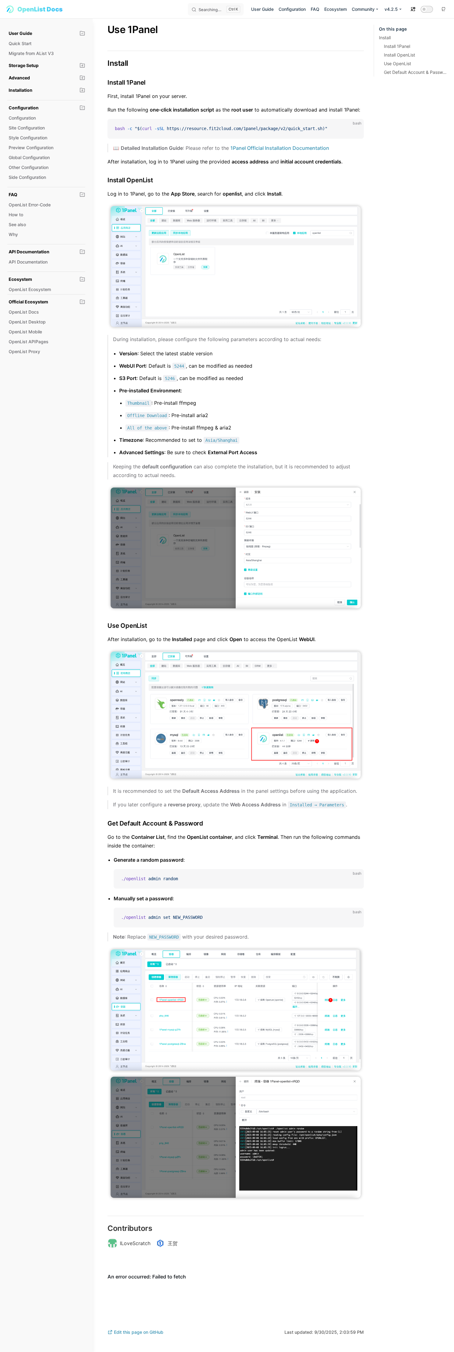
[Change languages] (413, 9)
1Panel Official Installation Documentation (279, 148)
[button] (82, 33)
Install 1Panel (397, 46)
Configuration (292, 9)
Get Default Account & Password (415, 72)
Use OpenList (397, 63)
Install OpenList (399, 54)
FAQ (315, 9)
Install (385, 37)
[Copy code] (354, 129)
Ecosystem (335, 9)
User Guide (262, 9)
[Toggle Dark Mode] (427, 9)
